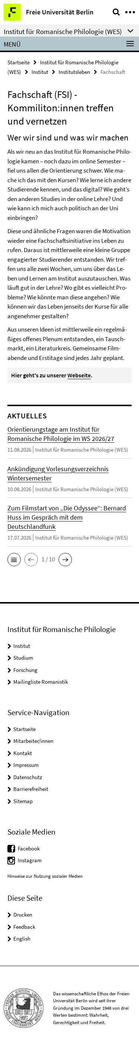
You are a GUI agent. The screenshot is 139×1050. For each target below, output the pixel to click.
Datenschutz (27, 777)
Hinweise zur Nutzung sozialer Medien (45, 876)
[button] (14, 559)
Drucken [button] (22, 914)
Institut (40, 71)
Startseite (18, 62)
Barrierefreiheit (30, 788)
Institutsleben (74, 71)
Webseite (79, 375)
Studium (23, 657)
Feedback (24, 926)
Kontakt (22, 753)
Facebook (29, 848)
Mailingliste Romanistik (40, 681)
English (21, 938)
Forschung (25, 669)
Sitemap (23, 801)
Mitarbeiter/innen (33, 740)
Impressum (26, 764)
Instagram (30, 860)
